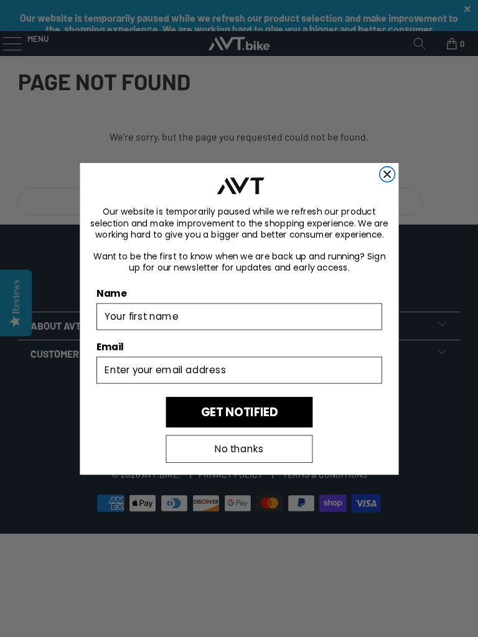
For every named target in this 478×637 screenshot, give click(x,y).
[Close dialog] (387, 174)
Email (110, 346)
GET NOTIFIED (239, 411)
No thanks (238, 448)
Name (111, 293)
